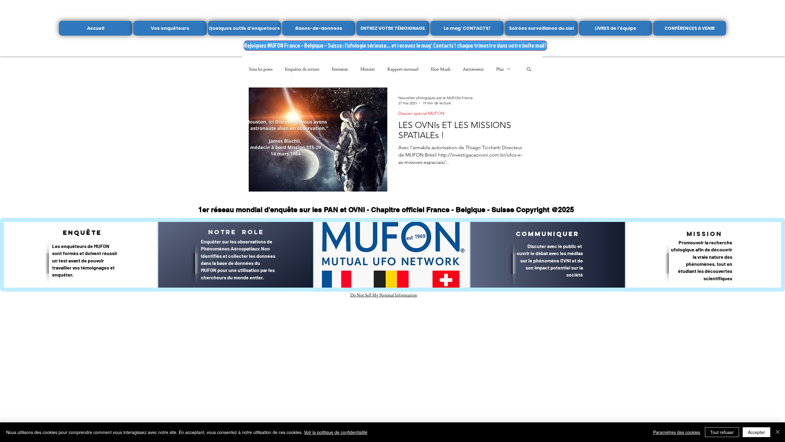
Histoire (367, 69)
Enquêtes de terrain (302, 69)
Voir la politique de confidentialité (335, 432)
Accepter (756, 432)
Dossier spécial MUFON (421, 113)
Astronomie (473, 69)
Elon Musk (440, 69)
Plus (500, 69)
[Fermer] (777, 432)
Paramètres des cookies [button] (676, 432)
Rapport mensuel (403, 69)
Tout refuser (722, 432)
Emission (340, 69)
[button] (529, 69)
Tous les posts (260, 69)
